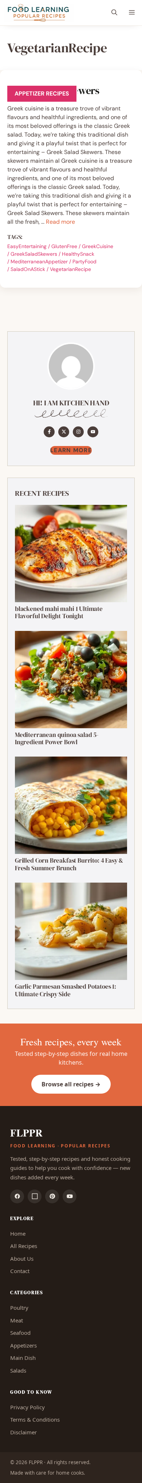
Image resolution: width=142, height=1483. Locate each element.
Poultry (19, 1307)
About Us (21, 1258)
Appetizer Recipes (42, 93)
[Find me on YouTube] (92, 431)
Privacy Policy (27, 1407)
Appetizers (23, 1345)
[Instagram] (35, 1196)
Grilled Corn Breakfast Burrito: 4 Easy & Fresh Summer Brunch (69, 864)
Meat (16, 1320)
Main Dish (23, 1357)
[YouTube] (69, 1196)
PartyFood (84, 261)
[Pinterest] (52, 1196)
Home (17, 1233)
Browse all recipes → (71, 1084)
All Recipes (23, 1245)
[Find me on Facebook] (49, 431)
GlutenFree (64, 246)
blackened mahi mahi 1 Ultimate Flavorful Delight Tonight (59, 612)
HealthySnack (78, 254)
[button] (114, 12)
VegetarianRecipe (70, 269)
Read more (60, 222)
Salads (18, 1370)
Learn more (71, 450)
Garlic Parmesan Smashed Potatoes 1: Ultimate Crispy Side (65, 990)
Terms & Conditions (35, 1419)
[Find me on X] (63, 431)
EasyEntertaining (27, 246)
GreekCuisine (97, 246)
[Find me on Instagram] (78, 431)
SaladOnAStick (28, 269)
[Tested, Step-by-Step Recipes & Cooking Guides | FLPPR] (39, 12)
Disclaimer (23, 1432)
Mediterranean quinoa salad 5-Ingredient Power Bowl (57, 738)
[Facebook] (17, 1196)
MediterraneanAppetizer (39, 261)
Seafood (20, 1332)
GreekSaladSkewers (34, 254)
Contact (19, 1271)
